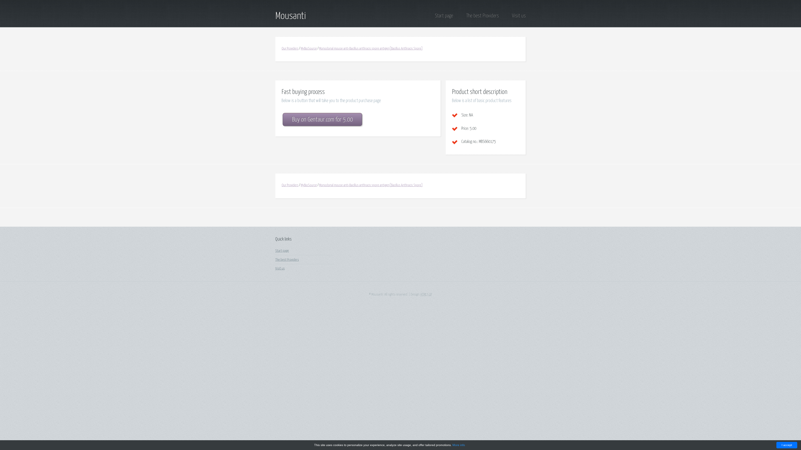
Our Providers (290, 48)
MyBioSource (309, 48)
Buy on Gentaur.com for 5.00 (322, 120)
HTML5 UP (426, 294)
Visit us (519, 15)
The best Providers (482, 15)
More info (458, 445)
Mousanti (290, 16)
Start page (444, 15)
